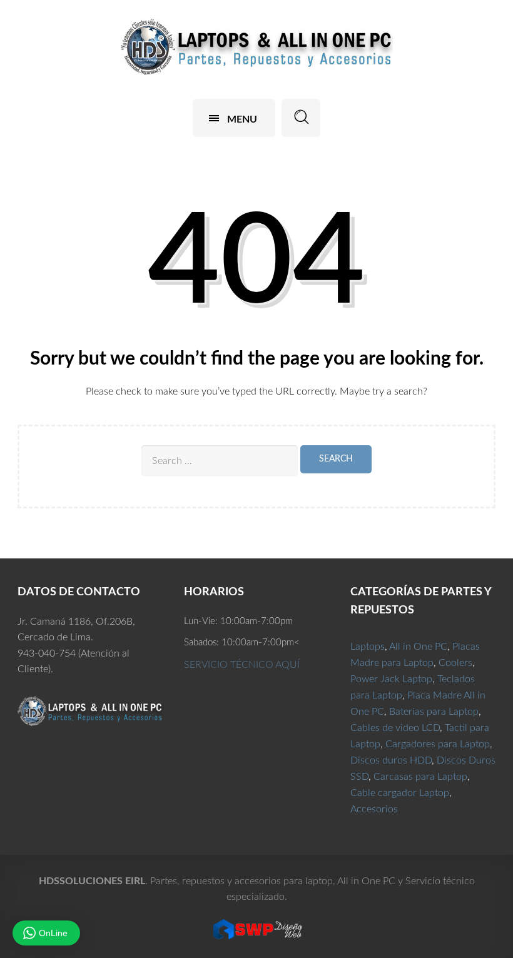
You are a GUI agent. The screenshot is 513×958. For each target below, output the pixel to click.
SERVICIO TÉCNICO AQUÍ (242, 665)
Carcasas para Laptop (420, 777)
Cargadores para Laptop (437, 744)
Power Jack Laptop (391, 679)
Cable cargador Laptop (399, 793)
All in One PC (418, 647)
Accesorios (374, 809)
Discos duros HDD (391, 760)
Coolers (455, 663)
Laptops (367, 647)
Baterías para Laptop (434, 712)
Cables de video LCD (395, 728)
